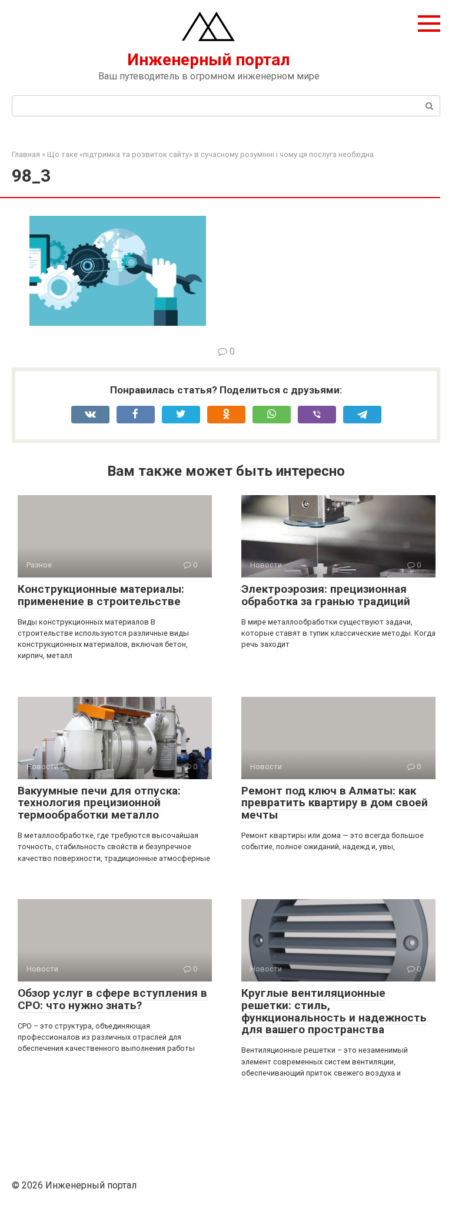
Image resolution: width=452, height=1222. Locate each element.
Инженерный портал (208, 59)
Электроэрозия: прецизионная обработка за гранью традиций (325, 595)
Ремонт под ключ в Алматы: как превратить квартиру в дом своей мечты (334, 803)
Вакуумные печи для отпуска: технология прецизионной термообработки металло (99, 803)
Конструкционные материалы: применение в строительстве (101, 595)
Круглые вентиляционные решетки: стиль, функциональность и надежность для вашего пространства (334, 1011)
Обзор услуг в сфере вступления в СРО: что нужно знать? (112, 999)
